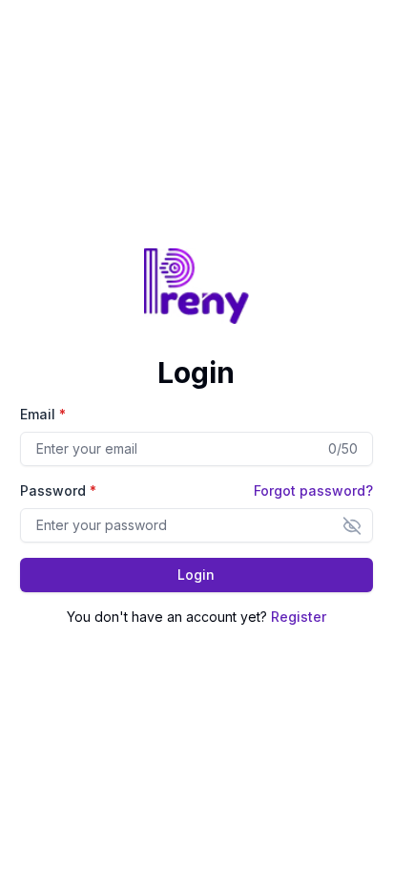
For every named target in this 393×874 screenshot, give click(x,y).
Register (298, 616)
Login (196, 574)
